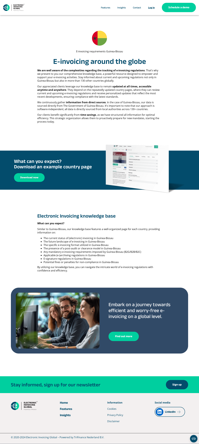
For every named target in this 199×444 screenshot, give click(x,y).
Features (105, 7)
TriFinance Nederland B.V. (89, 437)
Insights (121, 7)
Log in (151, 7)
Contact (137, 7)
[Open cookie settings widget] (193, 438)
